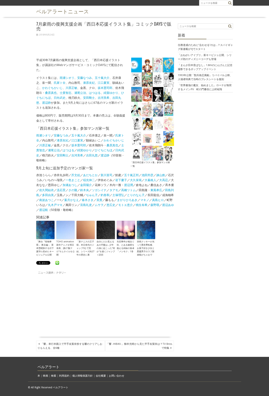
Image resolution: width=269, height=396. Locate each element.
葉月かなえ (71, 200)
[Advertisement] (105, 45)
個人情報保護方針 (82, 375)
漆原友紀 (89, 83)
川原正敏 (71, 88)
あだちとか (90, 175)
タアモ (113, 190)
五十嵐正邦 (131, 175)
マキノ (144, 200)
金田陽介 (86, 185)
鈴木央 (84, 190)
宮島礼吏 (86, 205)
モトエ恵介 (125, 205)
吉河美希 (103, 98)
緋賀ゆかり (111, 93)
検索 (53, 375)
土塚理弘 (118, 195)
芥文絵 (75, 175)
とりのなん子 (136, 195)
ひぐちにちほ (103, 150)
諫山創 (160, 175)
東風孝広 (156, 190)
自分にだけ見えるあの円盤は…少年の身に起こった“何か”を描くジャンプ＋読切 (106, 248)
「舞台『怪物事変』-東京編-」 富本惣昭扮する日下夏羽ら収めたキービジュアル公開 (45, 248)
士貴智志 (65, 93)
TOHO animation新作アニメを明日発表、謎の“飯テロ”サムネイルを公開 (65, 248)
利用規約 (64, 375)
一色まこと (73, 180)
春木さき (88, 200)
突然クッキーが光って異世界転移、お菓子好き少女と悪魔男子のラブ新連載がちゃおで (145, 248)
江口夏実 (103, 83)
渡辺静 (46, 103)
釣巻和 (105, 195)
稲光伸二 (89, 180)
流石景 (61, 190)
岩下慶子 (121, 180)
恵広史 (111, 205)
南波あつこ (46, 200)
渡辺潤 (128, 185)
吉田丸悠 (92, 155)
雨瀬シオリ (67, 78)
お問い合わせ (116, 375)
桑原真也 (51, 93)
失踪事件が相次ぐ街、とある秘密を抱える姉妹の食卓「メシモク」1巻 (125, 246)
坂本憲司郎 (105, 88)
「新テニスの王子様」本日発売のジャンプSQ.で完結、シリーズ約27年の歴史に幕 (85, 248)
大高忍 (163, 180)
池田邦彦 (147, 175)
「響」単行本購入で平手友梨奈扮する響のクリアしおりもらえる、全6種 (70, 346)
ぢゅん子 (92, 195)
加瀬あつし (70, 185)
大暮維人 (150, 180)
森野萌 (154, 205)
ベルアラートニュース (62, 11)
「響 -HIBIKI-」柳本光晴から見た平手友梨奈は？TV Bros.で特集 (139, 346)
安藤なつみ (84, 78)
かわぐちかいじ (52, 88)
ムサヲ (99, 205)
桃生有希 (141, 205)
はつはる (95, 93)
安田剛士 (89, 98)
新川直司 (106, 175)
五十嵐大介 (102, 78)
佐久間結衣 (46, 190)
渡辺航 (43, 210)
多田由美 (48, 195)
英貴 (99, 200)
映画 (45, 375)
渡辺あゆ (168, 205)
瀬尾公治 (80, 93)
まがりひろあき (127, 200)
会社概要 (101, 375)
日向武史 (60, 98)
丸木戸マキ (55, 205)
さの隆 (72, 190)
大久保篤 (136, 180)
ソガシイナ (99, 190)
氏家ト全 (60, 83)
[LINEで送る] (57, 263)
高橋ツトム (128, 190)
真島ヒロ (158, 200)
